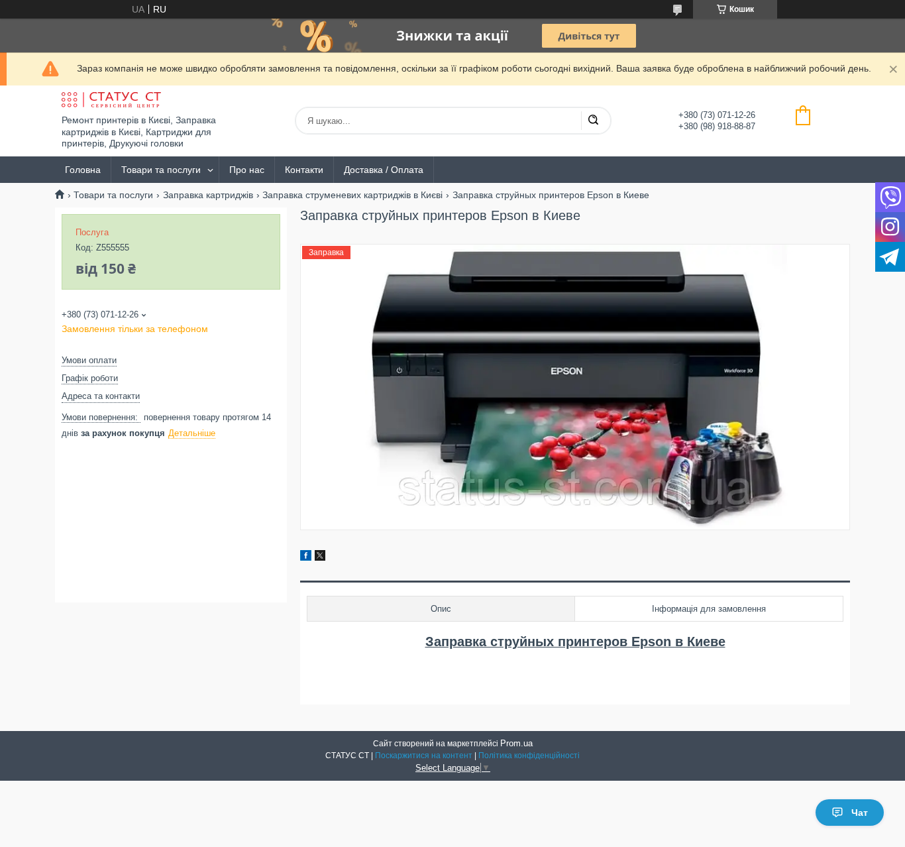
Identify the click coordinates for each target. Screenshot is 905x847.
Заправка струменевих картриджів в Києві (352, 195)
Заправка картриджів (208, 195)
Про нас (246, 169)
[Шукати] (593, 120)
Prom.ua (516, 743)
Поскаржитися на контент (423, 755)
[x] (320, 557)
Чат (859, 812)
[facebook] (305, 557)
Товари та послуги (161, 169)
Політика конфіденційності (529, 755)
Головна (83, 169)
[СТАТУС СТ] (111, 100)
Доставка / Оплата (383, 169)
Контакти (304, 169)
